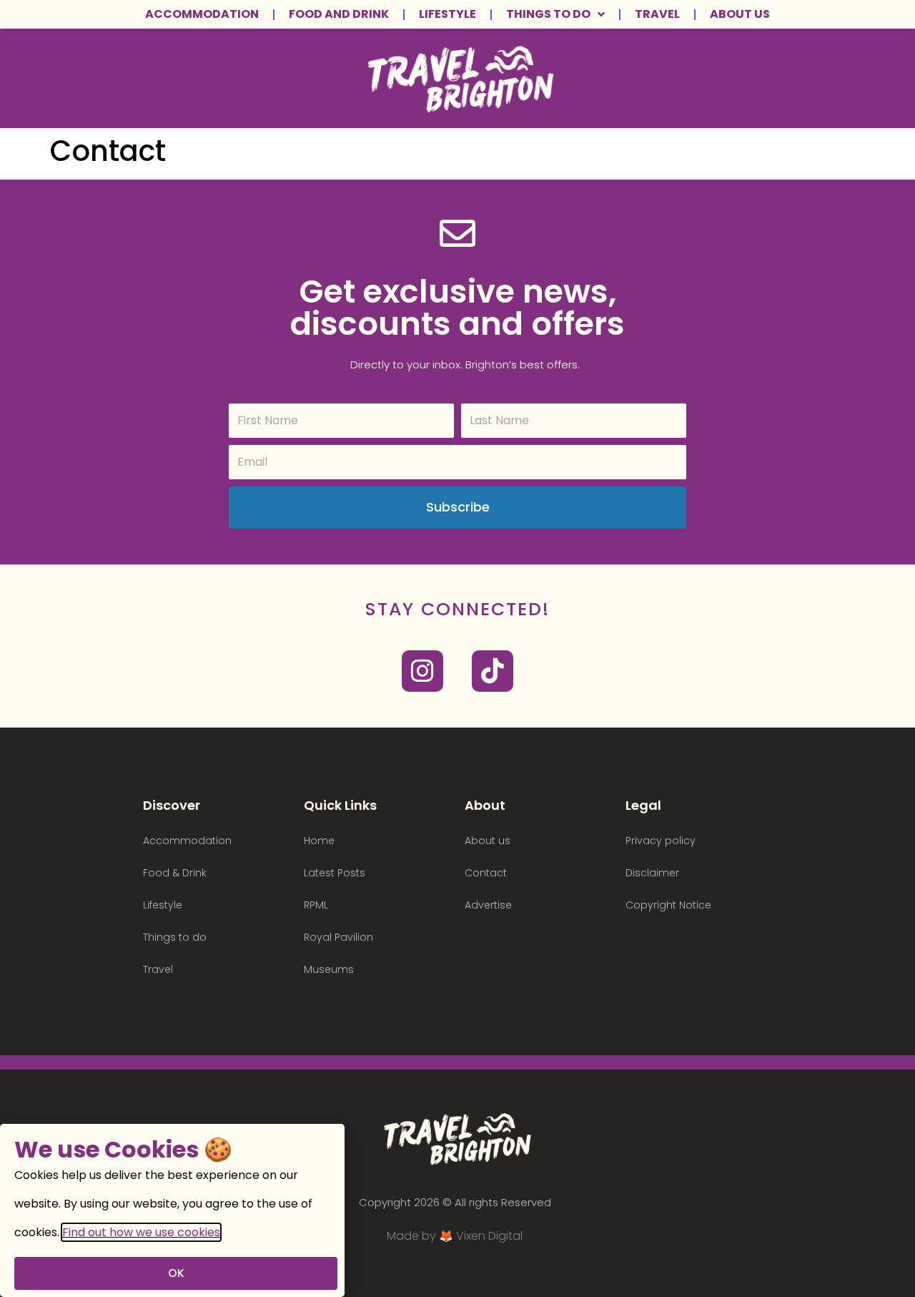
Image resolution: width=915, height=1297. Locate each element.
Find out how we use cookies (141, 1232)
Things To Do (548, 14)
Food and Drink (339, 14)
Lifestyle (447, 14)
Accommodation (202, 14)
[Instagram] (422, 671)
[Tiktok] (492, 671)
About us (740, 14)
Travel (657, 14)
